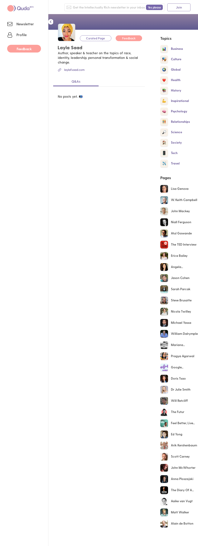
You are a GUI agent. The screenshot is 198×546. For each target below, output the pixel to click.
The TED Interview (184, 244)
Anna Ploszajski (182, 479)
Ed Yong (176, 434)
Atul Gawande (181, 233)
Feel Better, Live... (183, 423)
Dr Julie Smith (180, 389)
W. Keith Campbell (184, 200)
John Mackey (180, 211)
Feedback (129, 38)
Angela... (177, 267)
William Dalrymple (184, 333)
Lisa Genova (180, 188)
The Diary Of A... (183, 490)
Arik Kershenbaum (184, 445)
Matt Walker (180, 512)
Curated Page (95, 38)
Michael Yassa (181, 322)
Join (179, 7)
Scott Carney (180, 456)
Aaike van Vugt (182, 501)
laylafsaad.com (74, 69)
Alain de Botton (182, 523)
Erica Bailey (179, 255)
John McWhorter (183, 467)
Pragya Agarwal (182, 356)
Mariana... (178, 345)
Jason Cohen (180, 278)
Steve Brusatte (181, 300)
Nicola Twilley (181, 311)
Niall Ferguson (181, 222)
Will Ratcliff (179, 400)
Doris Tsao (178, 378)
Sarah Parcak (180, 289)
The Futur (177, 412)
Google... (177, 367)
